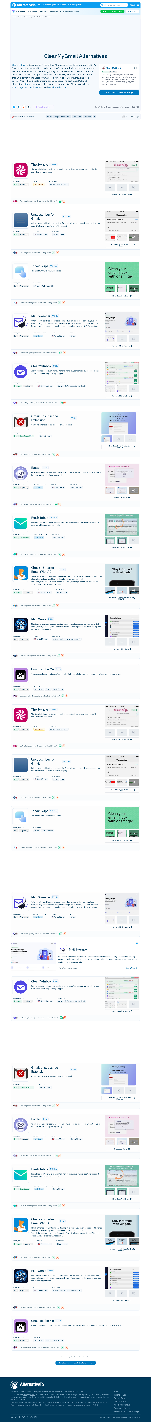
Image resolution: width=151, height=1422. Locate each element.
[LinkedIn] (35, 1417)
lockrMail (29, 87)
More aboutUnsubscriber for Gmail (121, 245)
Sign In (133, 5)
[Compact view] (126, 116)
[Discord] (12, 1417)
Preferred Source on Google (126, 1411)
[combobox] (114, 5)
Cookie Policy (120, 1401)
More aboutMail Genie (121, 649)
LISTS (79, 5)
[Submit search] (102, 5)
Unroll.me (30, 84)
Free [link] (68, 117)
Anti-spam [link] (87, 117)
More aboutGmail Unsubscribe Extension (119, 446)
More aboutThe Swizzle (121, 194)
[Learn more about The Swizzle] (20, 170)
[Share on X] (19, 107)
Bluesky (13, 1405)
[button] (53, 164)
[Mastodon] (19, 1417)
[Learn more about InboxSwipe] (20, 272)
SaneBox (39, 87)
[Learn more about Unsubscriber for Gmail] (20, 220)
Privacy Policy (120, 1398)
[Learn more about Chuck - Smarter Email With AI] (20, 573)
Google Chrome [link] (59, 117)
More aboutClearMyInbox (121, 396)
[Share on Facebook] (14, 107)
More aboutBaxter (121, 497)
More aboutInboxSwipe (120, 296)
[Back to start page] (24, 5)
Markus (32, 1395)
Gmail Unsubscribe (57, 87)
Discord (72, 1402)
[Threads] (27, 1417)
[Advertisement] (75, 34)
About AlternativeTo (123, 1405)
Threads (20, 1405)
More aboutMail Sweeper (121, 346)
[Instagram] (31, 1417)
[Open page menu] (138, 5)
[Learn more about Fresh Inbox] (20, 523)
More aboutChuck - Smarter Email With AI (121, 598)
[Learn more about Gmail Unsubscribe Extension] (20, 422)
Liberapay (86, 1405)
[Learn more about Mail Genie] (20, 625)
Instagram (27, 1405)
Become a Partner (122, 1408)
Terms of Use (120, 1395)
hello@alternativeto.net (56, 1402)
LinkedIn (36, 1405)
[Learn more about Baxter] (20, 473)
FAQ (116, 1391)
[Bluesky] (23, 1417)
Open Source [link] (77, 117)
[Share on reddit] (24, 107)
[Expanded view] (124, 116)
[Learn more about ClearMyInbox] (20, 372)
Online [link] (49, 117)
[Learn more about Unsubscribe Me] (20, 675)
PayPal (95, 1405)
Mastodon (103, 1402)
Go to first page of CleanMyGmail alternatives (75, 1363)
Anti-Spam (38, 336)
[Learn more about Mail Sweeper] (20, 322)
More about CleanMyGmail (118, 92)
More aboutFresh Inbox (120, 547)
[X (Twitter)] (15, 1417)
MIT (31, 436)
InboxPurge (17, 87)
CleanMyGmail (19, 64)
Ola (25, 1395)
